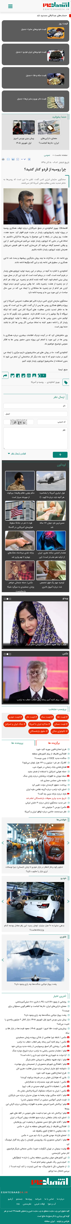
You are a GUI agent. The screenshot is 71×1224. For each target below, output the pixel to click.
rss (18, 1204)
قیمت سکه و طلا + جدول (36, 75)
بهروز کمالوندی (53, 382)
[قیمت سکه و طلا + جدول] (55, 79)
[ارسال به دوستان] (8, 159)
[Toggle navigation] (7, 6)
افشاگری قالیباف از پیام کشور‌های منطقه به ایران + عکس (41, 1126)
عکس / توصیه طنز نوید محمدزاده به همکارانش (45, 1082)
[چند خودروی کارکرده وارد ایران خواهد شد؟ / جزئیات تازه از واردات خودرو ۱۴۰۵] (35, 902)
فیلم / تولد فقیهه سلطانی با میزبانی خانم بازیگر (46, 1060)
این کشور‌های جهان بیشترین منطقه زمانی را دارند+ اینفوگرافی (39, 1158)
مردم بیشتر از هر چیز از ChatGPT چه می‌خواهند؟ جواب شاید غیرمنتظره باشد (34, 986)
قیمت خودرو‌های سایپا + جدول (33, 29)
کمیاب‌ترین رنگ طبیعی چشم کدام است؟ (48, 1162)
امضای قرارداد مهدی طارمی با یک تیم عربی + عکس (43, 1135)
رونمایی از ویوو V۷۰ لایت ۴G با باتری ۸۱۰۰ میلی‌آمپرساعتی (41, 1002)
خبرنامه (38, 1199)
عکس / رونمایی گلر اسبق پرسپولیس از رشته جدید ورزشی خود (38, 700)
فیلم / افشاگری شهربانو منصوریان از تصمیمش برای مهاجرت (40, 644)
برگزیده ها (54, 743)
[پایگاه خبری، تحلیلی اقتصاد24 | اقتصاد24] (51, 5)
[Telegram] (23, 375)
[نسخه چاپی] (3, 159)
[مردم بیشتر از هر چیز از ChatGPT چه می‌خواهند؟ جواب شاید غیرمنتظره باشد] (35, 961)
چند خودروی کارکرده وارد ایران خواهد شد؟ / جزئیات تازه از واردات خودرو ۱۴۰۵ (34, 928)
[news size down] (18, 159)
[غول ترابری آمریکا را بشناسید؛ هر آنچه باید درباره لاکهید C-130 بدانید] (51, 481)
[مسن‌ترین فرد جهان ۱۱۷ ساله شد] (51, 511)
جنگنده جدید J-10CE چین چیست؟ (50, 758)
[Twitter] (12, 375)
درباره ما (60, 1199)
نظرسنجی (27, 1204)
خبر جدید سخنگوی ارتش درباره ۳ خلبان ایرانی (45, 803)
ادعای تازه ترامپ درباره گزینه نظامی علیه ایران (46, 789)
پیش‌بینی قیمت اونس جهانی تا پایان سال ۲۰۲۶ (35, 867)
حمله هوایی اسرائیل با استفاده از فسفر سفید (47, 772)
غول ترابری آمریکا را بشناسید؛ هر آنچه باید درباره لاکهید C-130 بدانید (52, 497)
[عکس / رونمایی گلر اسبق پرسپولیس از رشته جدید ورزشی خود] (35, 680)
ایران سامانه (49, 1221)
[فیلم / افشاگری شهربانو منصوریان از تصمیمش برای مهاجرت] (35, 624)
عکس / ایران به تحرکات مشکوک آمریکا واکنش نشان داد (41, 1091)
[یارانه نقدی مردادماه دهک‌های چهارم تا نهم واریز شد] (20, 541)
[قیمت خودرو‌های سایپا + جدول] (55, 33)
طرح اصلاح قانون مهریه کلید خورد (51, 749)
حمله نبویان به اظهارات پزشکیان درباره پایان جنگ (44, 776)
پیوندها (29, 1199)
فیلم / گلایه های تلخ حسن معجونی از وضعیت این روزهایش (40, 1122)
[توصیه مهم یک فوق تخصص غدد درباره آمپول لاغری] (51, 571)
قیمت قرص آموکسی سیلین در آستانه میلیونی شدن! (43, 1100)
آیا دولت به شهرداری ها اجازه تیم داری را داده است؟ (43, 1055)
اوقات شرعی (39, 1204)
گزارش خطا (34, 375)
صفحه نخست (61, 155)
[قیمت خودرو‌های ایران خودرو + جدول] (55, 55)
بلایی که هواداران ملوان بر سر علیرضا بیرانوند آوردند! (43, 1077)
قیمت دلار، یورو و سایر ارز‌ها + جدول (31, 99)
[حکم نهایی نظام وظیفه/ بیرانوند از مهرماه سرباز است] (20, 481)
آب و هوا (52, 1204)
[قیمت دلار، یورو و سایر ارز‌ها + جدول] (55, 102)
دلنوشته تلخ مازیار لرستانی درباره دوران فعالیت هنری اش (41, 1068)
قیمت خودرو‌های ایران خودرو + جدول (31, 52)
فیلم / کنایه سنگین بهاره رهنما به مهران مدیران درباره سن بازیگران (37, 1095)
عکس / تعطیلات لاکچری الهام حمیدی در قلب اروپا (44, 1086)
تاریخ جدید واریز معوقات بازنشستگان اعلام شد (46, 798)
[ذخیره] (13, 159)
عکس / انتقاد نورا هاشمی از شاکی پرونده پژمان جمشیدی (41, 1037)
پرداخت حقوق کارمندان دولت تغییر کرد (49, 785)
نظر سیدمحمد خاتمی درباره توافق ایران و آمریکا (45, 812)
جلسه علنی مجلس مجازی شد (53, 780)
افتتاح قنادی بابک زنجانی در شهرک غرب (49, 767)
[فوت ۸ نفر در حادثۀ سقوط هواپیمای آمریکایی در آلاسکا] (20, 511)
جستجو (19, 1199)
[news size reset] (23, 159)
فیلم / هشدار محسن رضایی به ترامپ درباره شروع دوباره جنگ (39, 1051)
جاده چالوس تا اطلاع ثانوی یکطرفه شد (49, 1131)
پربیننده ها (17, 743)
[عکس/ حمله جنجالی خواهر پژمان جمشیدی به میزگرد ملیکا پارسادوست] (20, 571)
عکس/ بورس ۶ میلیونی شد (54, 807)
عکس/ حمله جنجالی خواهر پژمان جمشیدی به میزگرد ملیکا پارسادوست (20, 587)
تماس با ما (49, 1199)
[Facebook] (18, 375)
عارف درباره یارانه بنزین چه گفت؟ (52, 794)
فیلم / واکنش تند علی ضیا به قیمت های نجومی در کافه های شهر (38, 1113)
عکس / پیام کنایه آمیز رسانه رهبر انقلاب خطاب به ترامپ (41, 1042)
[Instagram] (29, 375)
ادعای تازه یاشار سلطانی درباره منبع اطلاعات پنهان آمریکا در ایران (38, 1117)
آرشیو (10, 1199)
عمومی (47, 155)
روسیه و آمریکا (37, 382)
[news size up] (29, 159)
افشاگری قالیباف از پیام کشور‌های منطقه (49, 754)
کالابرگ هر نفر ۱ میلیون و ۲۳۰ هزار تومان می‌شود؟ (44, 763)
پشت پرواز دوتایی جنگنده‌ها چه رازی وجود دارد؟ (45, 1015)
